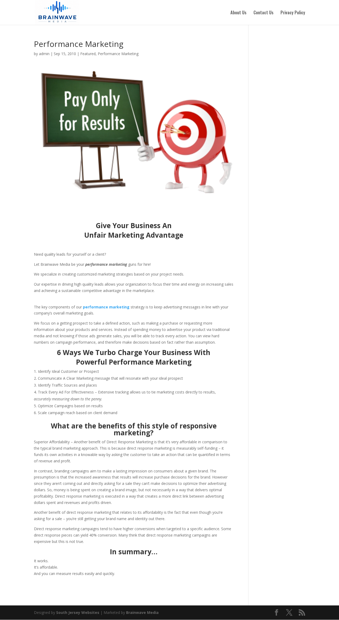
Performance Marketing (118, 53)
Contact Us (263, 13)
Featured (88, 53)
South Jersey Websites (77, 612)
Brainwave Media (142, 612)
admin (44, 53)
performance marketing (106, 306)
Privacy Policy (292, 13)
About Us (238, 13)
